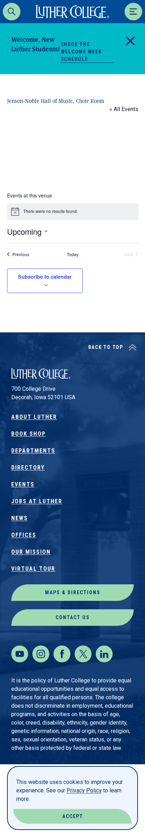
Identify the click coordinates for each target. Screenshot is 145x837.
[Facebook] (61, 653)
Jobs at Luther (36, 501)
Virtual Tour (33, 568)
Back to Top (105, 347)
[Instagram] (40, 653)
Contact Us (73, 617)
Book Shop (28, 433)
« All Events (123, 109)
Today (72, 254)
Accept (72, 816)
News (19, 518)
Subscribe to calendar (45, 276)
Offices (23, 535)
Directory (28, 467)
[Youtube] (19, 653)
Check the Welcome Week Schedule (81, 51)
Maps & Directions (72, 592)
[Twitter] (83, 653)
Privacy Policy (84, 790)
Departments (33, 450)
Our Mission (31, 552)
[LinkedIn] (104, 653)
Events (22, 484)
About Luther (34, 417)
